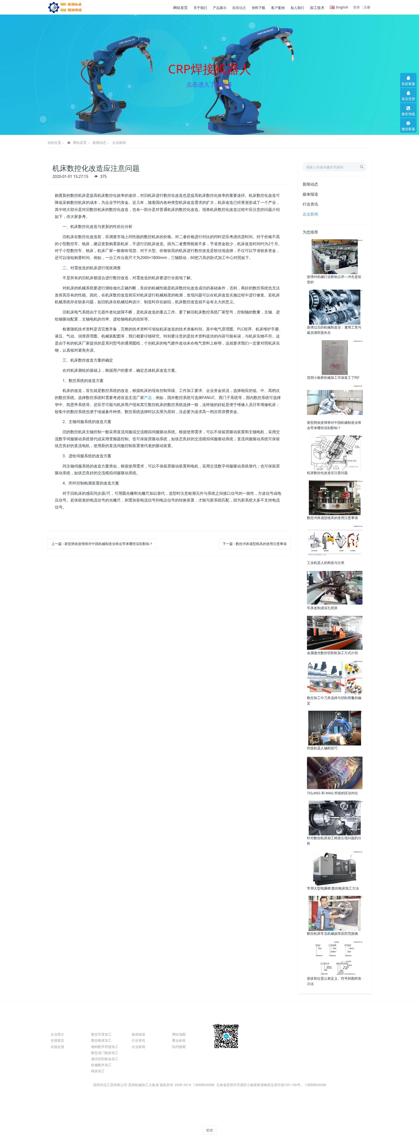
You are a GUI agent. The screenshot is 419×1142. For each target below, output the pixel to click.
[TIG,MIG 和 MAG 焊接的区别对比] (335, 772)
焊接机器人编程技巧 (322, 748)
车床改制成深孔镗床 (322, 608)
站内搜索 (179, 1046)
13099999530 (312, 1037)
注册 (366, 7)
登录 (356, 7)
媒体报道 (310, 194)
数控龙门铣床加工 (104, 1052)
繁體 (209, 1130)
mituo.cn (240, 1121)
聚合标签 (179, 1040)
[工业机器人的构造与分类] (335, 542)
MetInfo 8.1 (201, 1121)
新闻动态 (99, 142)
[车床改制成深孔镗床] (335, 587)
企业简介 (57, 1034)
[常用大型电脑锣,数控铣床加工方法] (335, 868)
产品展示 (101, 1025)
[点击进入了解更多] (209, 75)
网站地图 (179, 1034)
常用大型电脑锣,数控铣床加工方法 (333, 888)
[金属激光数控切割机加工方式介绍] (335, 632)
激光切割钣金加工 (104, 1058)
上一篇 (102, 543)
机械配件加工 (101, 1065)
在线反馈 (57, 1046)
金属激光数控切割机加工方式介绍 (332, 652)
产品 (148, 397)
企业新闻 (119, 142)
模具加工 (98, 1071)
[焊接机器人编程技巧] (335, 727)
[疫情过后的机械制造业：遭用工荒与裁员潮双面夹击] (335, 306)
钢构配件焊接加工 (104, 1046)
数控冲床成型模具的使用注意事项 (332, 517)
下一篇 (255, 543)
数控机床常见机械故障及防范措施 (332, 933)
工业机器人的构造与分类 (325, 562)
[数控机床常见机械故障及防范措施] (335, 913)
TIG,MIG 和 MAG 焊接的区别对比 (332, 793)
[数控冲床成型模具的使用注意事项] (335, 497)
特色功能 (182, 1025)
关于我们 (60, 1025)
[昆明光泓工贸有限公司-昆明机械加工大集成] (66, 7)
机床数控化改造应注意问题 (327, 472)
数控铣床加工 (101, 1040)
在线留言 (57, 1040)
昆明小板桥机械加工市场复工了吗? (333, 377)
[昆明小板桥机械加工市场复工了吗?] (335, 357)
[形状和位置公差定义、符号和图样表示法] (335, 958)
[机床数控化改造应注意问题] (335, 452)
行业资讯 (310, 204)
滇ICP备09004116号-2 (210, 1103)
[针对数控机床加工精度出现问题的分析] (335, 817)
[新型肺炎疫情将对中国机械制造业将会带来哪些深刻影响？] (335, 402)
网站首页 (180, 7)
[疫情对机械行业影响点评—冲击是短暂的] (335, 256)
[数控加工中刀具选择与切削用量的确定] (335, 677)
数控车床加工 (101, 1034)
